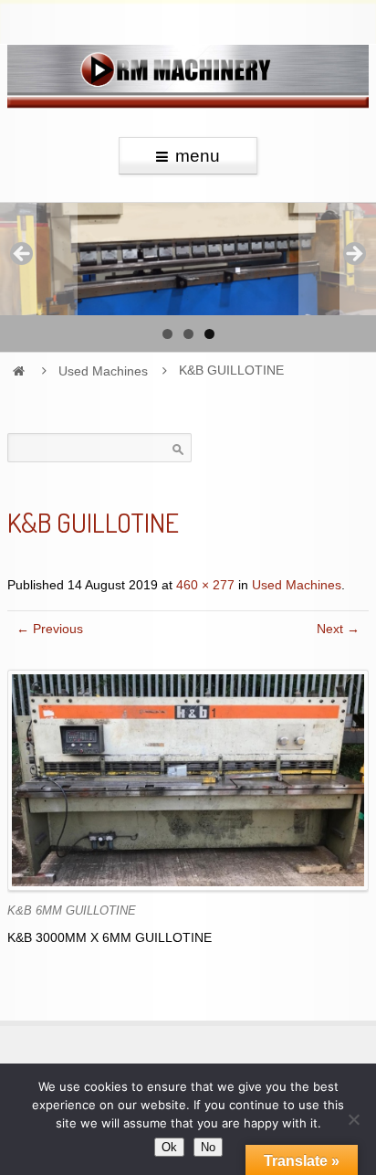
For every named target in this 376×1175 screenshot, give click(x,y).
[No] (353, 1119)
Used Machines (103, 371)
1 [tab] (167, 334)
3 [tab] (209, 334)
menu (197, 155)
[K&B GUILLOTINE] (188, 780)
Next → (338, 629)
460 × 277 (205, 585)
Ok (169, 1147)
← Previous (49, 629)
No (208, 1147)
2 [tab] (188, 334)
